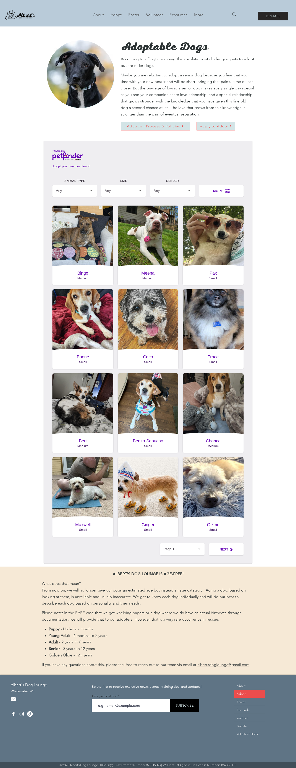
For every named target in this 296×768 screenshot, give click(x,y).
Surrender (244, 710)
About (241, 686)
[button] (116, 14)
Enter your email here (104, 696)
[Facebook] (13, 714)
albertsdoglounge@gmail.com (223, 664)
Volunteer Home (248, 734)
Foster (241, 702)
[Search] (234, 14)
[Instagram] (21, 714)
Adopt (241, 694)
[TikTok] (30, 714)
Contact (242, 718)
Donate (242, 726)
